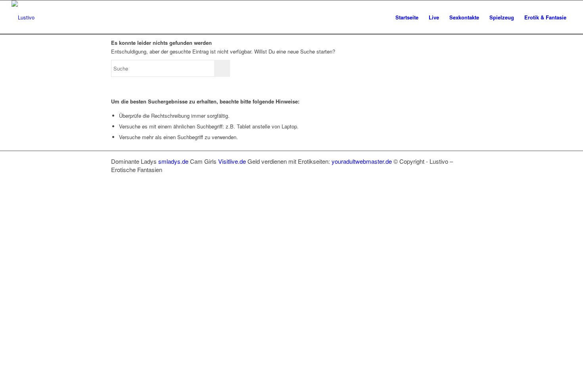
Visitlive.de (232, 161)
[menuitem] (407, 17)
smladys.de (173, 161)
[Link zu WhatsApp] (454, 178)
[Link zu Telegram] (466, 178)
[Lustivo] (23, 17)
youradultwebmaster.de (362, 161)
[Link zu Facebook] (430, 178)
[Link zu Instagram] (442, 178)
